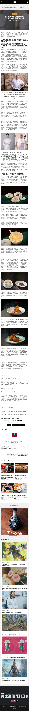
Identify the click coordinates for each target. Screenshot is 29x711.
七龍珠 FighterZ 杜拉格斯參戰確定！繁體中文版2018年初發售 (13, 565)
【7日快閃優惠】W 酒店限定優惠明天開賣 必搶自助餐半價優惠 (7, 497)
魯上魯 (19, 425)
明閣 (10, 425)
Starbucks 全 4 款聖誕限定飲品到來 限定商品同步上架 (13, 657)
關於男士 (14, 708)
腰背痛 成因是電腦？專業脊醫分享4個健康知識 (12, 612)
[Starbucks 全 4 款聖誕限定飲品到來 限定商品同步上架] (14, 645)
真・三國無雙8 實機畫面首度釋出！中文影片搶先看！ (13, 634)
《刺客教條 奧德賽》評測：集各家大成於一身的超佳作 (13, 680)
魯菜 (23, 425)
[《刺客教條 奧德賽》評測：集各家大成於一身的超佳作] (14, 668)
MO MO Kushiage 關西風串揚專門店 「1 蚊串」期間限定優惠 (14, 589)
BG (14, 439)
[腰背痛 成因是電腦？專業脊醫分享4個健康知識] (14, 600)
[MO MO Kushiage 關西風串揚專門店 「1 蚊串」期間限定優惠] (14, 576)
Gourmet (3, 464)
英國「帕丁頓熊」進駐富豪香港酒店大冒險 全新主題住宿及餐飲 (20, 497)
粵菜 (14, 425)
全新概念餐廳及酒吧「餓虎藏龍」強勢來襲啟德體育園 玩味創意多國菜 (7, 477)
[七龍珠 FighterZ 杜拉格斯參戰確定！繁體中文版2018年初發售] (14, 551)
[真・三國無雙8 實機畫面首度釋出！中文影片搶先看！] (14, 622)
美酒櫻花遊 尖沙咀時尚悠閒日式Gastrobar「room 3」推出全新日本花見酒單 (21, 477)
